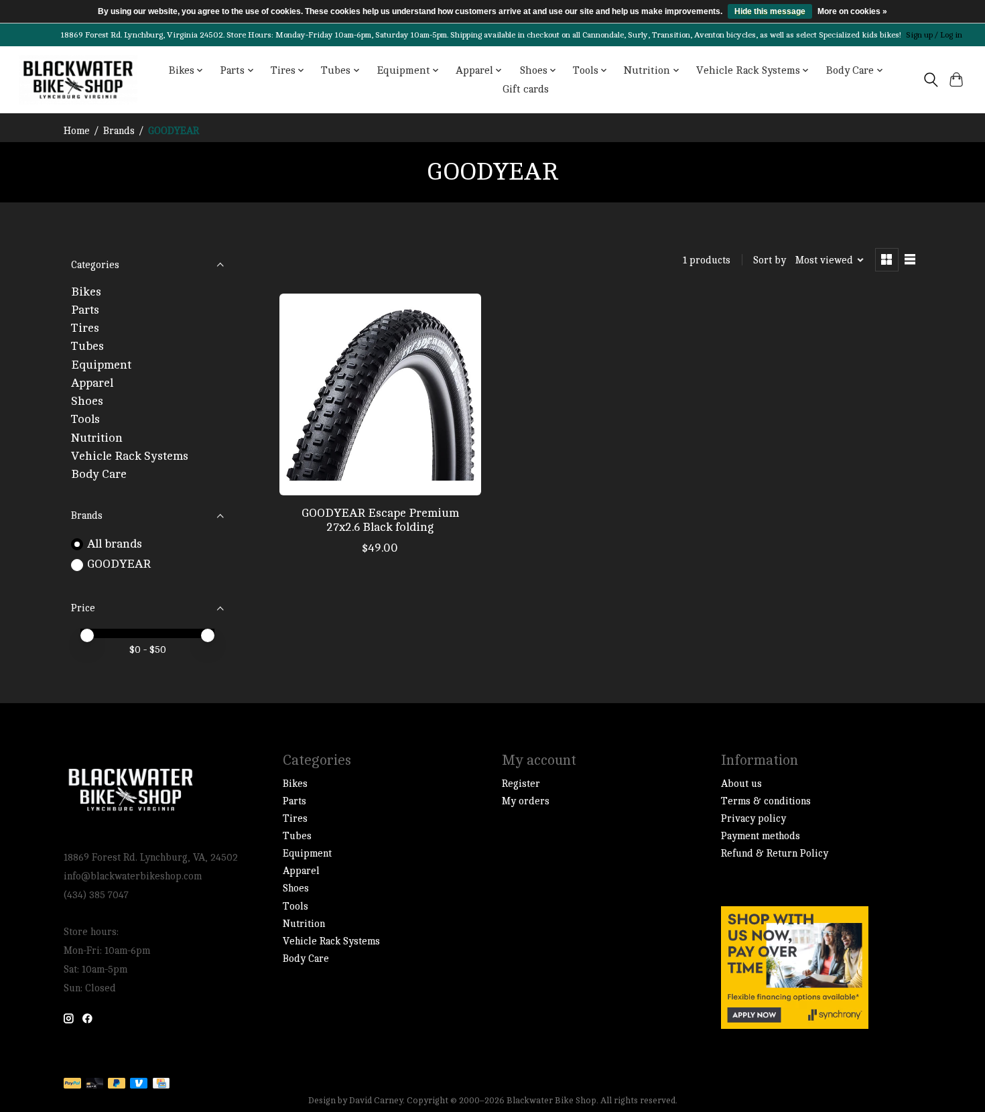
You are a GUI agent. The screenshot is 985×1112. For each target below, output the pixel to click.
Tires (85, 328)
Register (521, 784)
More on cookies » (852, 11)
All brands (114, 544)
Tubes (87, 346)
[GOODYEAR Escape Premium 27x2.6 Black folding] (380, 394)
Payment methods (760, 836)
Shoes (87, 401)
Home (77, 131)
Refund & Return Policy (774, 853)
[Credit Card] (161, 1084)
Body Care (99, 474)
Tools (85, 419)
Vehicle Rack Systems (129, 456)
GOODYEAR (119, 564)
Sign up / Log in (934, 35)
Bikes (86, 292)
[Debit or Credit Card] (94, 1084)
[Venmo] (138, 1084)
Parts (85, 310)
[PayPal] (72, 1084)
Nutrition (97, 438)
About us (741, 784)
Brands (119, 131)
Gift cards (526, 89)
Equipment (101, 365)
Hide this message (769, 11)
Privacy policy (753, 818)
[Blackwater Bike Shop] (78, 80)
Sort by (769, 260)
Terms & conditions (766, 801)
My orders (525, 801)
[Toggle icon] (930, 80)
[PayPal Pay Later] (116, 1084)
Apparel (92, 383)
